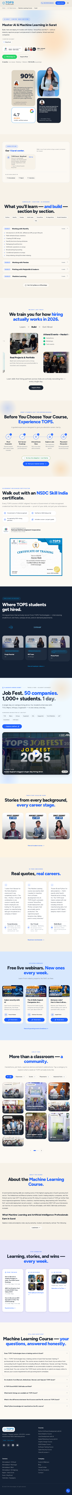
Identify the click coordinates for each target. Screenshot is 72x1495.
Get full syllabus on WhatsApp (37, 285)
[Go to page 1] (35, 1150)
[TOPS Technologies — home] (8, 3)
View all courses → (43, 1452)
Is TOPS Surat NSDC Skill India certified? (18, 1386)
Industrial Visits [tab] (59, 1076)
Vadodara (31, 178)
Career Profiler (42, 1467)
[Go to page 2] (36, 1150)
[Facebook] (4, 1445)
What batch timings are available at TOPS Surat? (21, 1393)
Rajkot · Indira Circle (8, 1472)
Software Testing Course (45, 1447)
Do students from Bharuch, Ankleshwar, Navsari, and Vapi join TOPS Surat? (29, 1380)
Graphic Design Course (45, 1442)
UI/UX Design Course (44, 1444)
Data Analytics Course (45, 1434)
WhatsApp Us (10, 57)
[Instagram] (8, 1445)
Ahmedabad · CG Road (9, 1462)
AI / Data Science (12, 8)
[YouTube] (17, 1445)
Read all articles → (10, 1308)
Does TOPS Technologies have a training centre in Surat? (23, 1353)
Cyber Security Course (45, 1449)
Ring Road (8, 42)
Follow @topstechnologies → (36, 1293)
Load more (35, 1227)
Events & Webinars (43, 1462)
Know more (13, 1019)
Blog (39, 1465)
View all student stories (35, 845)
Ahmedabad (11, 178)
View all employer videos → (36, 666)
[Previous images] (30, 1150)
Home (3, 8)
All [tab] (9, 1076)
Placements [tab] (44, 1076)
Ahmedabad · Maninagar (9, 1465)
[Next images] (41, 1150)
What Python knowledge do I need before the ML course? (24, 1406)
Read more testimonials (35, 940)
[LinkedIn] (13, 1445)
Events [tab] (32, 1076)
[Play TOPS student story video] (59, 1279)
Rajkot (22, 178)
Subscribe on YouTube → (58, 1288)
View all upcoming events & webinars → (36, 1028)
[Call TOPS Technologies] (68, 1491)
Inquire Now (60, 3)
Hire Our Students (43, 1470)
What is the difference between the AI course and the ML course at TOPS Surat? (32, 1399)
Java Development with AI (46, 1436)
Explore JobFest (11, 726)
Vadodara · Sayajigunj (9, 1478)
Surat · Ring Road (7, 1475)
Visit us (31, 157)
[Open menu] (68, 3)
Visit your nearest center (36, 464)
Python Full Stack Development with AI (49, 1431)
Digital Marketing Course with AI (47, 1439)
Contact (40, 1472)
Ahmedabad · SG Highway (10, 1470)
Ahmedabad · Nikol (8, 1467)
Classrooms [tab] (20, 1076)
